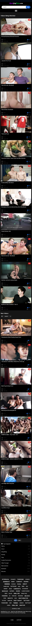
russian (13, 584)
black (10, 593)
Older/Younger (15, 563)
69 (9, 595)
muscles (5, 591)
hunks (8, 605)
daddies (22, 602)
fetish (4, 600)
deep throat (18, 600)
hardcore (6, 586)
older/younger (26, 591)
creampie (13, 579)
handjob (10, 600)
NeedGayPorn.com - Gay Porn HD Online (15, 623)
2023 (10, 602)
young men (4, 603)
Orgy (15, 557)
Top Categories (6, 543)
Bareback (15, 568)
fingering (5, 595)
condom (27, 579)
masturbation (23, 598)
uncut (25, 584)
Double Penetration (15, 560)
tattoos (26, 600)
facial (19, 584)
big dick (27, 596)
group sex (24, 593)
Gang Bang (15, 551)
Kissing (15, 554)
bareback (6, 581)
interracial (5, 579)
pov (5, 598)
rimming (7, 584)
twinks (15, 603)
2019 (6, 593)
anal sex (17, 593)
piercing (14, 595)
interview (25, 588)
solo (10, 588)
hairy (13, 581)
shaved (18, 591)
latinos (12, 591)
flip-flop (28, 603)
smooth (10, 598)
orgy (15, 598)
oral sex (15, 605)
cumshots (17, 588)
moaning (20, 595)
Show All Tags (16, 608)
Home (12, 620)
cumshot (19, 581)
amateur (22, 605)
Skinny (15, 546)
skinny (5, 588)
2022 (19, 586)
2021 (27, 586)
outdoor (13, 586)
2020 (23, 586)
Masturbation (15, 565)
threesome (20, 579)
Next (19, 540)
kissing (26, 581)
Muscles (15, 571)
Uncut (15, 549)
